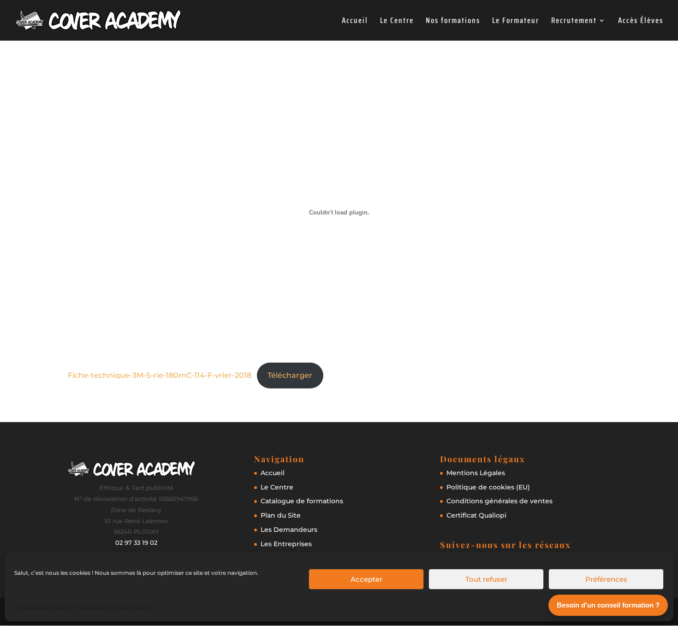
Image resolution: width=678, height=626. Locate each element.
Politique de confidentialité (112, 606)
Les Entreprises (286, 544)
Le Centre (397, 21)
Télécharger (290, 375)
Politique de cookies (42, 606)
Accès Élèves (640, 21)
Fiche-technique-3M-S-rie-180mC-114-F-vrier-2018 (159, 375)
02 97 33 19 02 (136, 542)
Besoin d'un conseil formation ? (608, 605)
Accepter (366, 579)
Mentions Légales (475, 473)
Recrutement (574, 21)
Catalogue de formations (302, 501)
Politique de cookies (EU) (488, 487)
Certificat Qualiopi (476, 515)
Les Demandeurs (289, 529)
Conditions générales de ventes (499, 501)
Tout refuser (486, 579)
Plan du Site (281, 515)
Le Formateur (515, 21)
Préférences (606, 579)
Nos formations (453, 21)
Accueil (355, 21)
